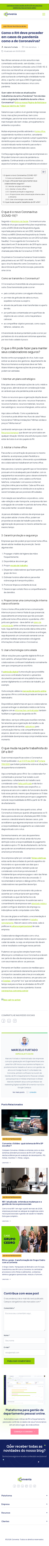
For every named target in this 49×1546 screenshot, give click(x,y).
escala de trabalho (19, 565)
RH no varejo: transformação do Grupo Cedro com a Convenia (23, 1261)
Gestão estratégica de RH (12, 1139)
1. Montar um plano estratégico (19, 186)
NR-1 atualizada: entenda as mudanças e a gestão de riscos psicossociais (22, 1203)
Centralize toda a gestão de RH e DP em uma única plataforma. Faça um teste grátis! (24, 7)
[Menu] (43, 14)
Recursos (5, 1512)
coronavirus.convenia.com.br (14, 990)
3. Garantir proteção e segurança (21, 192)
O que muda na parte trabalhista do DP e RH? (22, 202)
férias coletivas (39, 858)
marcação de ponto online (34, 691)
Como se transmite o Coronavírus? (20, 178)
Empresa (5, 1504)
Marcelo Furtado (11, 47)
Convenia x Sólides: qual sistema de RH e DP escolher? (22, 1144)
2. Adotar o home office (17, 189)
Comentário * (9, 1308)
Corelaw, (7, 981)
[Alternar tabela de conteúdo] (42, 172)
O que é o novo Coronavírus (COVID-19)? (20, 175)
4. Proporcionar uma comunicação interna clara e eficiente (26, 195)
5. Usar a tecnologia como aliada (20, 199)
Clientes (5, 1521)
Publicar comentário (19, 1361)
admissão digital (10, 671)
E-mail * (7, 1347)
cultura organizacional (21, 926)
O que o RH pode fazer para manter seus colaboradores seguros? (21, 182)
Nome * (7, 1335)
